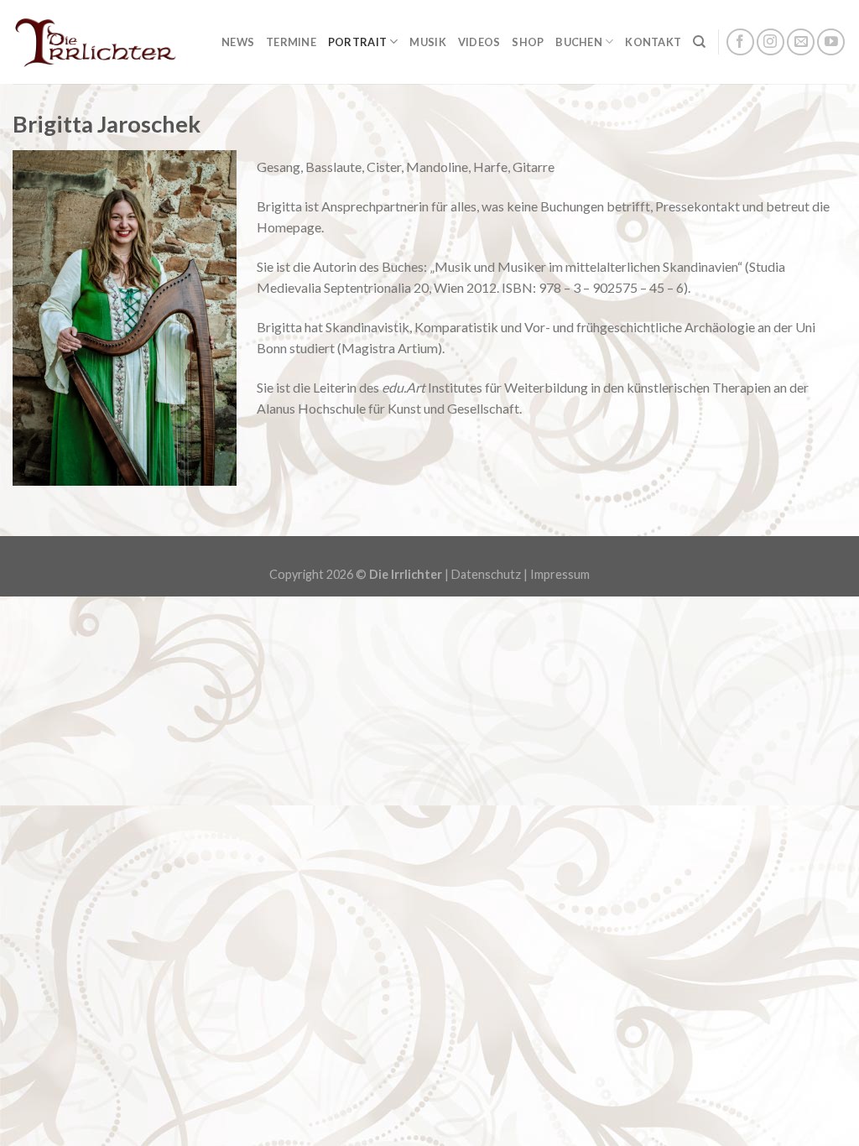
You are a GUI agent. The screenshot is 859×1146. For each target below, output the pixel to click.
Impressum (560, 574)
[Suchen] (699, 42)
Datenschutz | (490, 574)
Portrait (357, 42)
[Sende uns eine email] (801, 42)
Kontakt (653, 42)
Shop (528, 42)
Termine (291, 42)
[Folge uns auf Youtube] (831, 42)
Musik (427, 42)
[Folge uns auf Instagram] (770, 42)
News (237, 42)
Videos (479, 42)
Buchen (578, 42)
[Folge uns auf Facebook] (740, 42)
